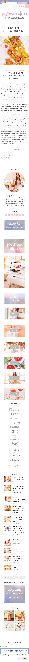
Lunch (23, 68)
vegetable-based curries (9, 137)
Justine (10, 155)
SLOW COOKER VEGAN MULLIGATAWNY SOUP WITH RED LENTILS (14, 75)
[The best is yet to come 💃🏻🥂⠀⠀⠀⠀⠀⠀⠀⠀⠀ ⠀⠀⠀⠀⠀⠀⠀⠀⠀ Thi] (0, 646)
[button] (14, 2)
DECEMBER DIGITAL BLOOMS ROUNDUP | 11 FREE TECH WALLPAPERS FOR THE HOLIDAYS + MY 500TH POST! (18, 530)
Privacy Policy (8, 655)
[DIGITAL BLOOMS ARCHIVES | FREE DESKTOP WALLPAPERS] (20, 626)
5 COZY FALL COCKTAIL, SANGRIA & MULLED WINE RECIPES (18, 479)
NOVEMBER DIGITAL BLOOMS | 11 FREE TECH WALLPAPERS (18, 558)
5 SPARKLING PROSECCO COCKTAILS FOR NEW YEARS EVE (18, 519)
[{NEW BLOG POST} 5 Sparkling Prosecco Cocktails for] (3, 646)
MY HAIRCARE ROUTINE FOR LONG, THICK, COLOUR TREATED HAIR (19, 499)
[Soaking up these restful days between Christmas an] (6, 646)
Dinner (12, 68)
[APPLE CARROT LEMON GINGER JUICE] (20, 615)
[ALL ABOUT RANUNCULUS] (9, 626)
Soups (6, 70)
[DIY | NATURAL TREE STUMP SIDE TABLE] (9, 615)
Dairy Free (7, 68)
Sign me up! (22, 3)
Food (19, 68)
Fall (16, 68)
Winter (22, 70)
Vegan (10, 70)
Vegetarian (16, 70)
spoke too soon (9, 88)
